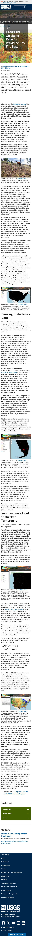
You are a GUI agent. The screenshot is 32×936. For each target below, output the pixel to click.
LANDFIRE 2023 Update (9, 372)
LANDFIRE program (19, 104)
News (8, 28)
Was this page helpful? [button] (17, 934)
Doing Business (6, 890)
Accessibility (5, 855)
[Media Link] (16, 168)
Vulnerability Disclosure (8, 883)
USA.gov (4, 879)
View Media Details (22, 178)
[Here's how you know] (16, 2)
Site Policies (5, 862)
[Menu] (29, 7)
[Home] (6, 8)
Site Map (4, 869)
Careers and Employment (9, 887)
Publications (7, 813)
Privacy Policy (5, 865)
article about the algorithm (14, 609)
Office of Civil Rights (7, 897)
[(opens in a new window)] (3, 923)
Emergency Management (9, 894)
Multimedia (7, 809)
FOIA (2, 858)
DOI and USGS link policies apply (11, 872)
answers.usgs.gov (6, 930)
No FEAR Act (5, 876)
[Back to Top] (26, 930)
